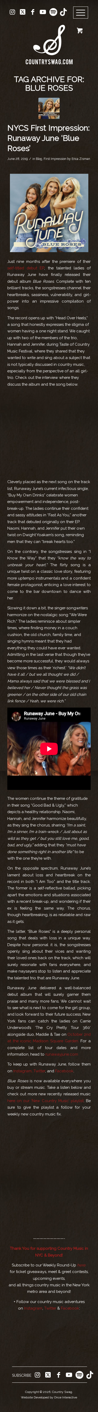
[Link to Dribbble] (63, 12)
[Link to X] (22, 12)
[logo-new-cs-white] (49, 40)
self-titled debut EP (25, 268)
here (81, 1265)
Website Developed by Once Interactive (49, 1397)
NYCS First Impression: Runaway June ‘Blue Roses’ (48, 138)
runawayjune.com (61, 1054)
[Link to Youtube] (43, 12)
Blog (39, 159)
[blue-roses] (49, 108)
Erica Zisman (81, 159)
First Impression (55, 159)
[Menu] (80, 13)
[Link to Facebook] (32, 12)
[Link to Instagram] (12, 12)
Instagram (33, 1308)
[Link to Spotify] (53, 12)
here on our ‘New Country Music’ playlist (45, 1100)
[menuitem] (82, 13)
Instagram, (22, 1071)
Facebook (64, 1071)
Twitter (39, 1071)
